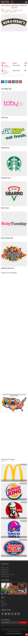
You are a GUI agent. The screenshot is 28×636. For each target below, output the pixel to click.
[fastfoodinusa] (7, 1)
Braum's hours (4, 572)
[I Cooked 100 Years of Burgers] (23, 585)
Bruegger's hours (5, 571)
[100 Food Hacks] (5, 585)
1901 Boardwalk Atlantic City (5, 72)
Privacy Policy (4, 604)
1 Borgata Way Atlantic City (5, 67)
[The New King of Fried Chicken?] (5, 591)
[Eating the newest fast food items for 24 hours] (23, 591)
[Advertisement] (14, 47)
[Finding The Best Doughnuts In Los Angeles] (14, 591)
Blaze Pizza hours (5, 576)
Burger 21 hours (5, 567)
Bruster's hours (4, 569)
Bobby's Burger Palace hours (8, 574)
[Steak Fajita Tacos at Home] (14, 585)
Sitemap (3, 606)
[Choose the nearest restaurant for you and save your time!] (14, 404)
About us (3, 602)
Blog (2, 600)
